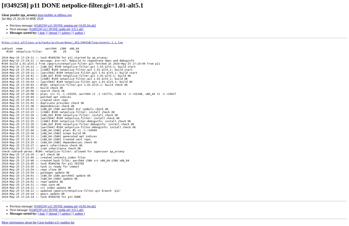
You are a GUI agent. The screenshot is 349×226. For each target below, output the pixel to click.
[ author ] (79, 33)
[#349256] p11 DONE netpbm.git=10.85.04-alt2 (65, 25)
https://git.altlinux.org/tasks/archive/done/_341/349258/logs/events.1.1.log (62, 42)
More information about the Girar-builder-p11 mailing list (38, 222)
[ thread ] (53, 33)
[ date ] (42, 33)
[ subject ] (66, 33)
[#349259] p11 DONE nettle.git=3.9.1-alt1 (56, 29)
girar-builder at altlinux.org (55, 15)
